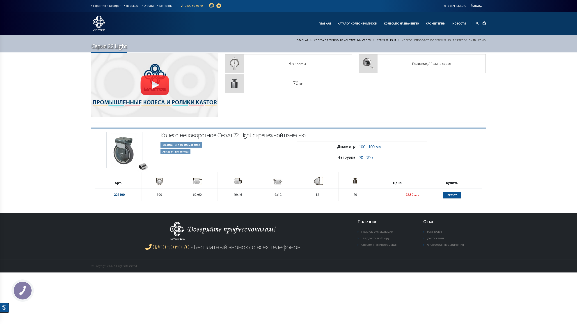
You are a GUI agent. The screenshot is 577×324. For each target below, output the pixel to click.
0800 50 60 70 (193, 6)
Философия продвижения (445, 245)
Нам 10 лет (434, 232)
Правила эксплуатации (377, 232)
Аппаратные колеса (176, 151)
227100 (119, 194)
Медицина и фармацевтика (181, 144)
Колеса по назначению (401, 23)
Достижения (435, 238)
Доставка (132, 6)
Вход (478, 6)
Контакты (165, 6)
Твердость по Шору (375, 238)
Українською (456, 5)
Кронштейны (435, 23)
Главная (324, 23)
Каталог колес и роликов (357, 23)
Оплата (149, 6)
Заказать (452, 195)
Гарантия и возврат (107, 6)
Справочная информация (379, 245)
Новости (459, 23)
